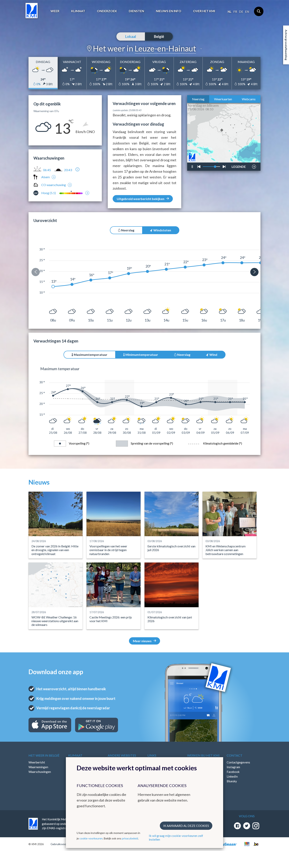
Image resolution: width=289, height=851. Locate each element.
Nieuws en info (168, 11)
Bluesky (232, 781)
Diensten (136, 11)
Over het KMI (204, 11)
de (241, 11)
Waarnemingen (38, 767)
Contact (234, 755)
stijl (236, 156)
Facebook (233, 771)
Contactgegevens (238, 762)
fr (235, 11)
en (247, 11)
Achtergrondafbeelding (286, 45)
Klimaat (78, 11)
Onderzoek (107, 11)
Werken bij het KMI (203, 755)
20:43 (68, 170)
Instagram (233, 767)
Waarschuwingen (40, 771)
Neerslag (198, 99)
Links (151, 755)
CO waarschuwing (53, 185)
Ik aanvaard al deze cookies (186, 825)
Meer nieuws (142, 641)
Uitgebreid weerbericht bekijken (140, 199)
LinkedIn (232, 776)
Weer (55, 11)
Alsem (45, 177)
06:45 (47, 170)
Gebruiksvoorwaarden (64, 844)
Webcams (249, 99)
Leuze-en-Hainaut (165, 48)
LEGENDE (239, 166)
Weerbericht (37, 762)
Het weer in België (44, 755)
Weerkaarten (223, 99)
